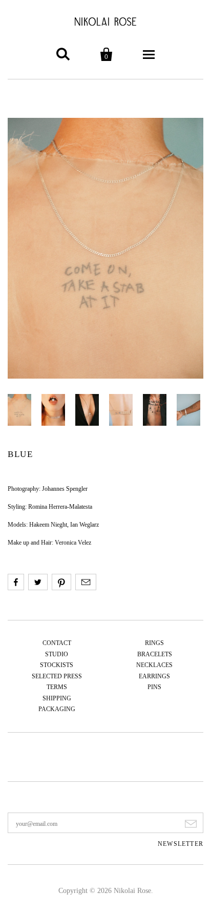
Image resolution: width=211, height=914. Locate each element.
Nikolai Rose (132, 891)
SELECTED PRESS (57, 676)
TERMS (57, 687)
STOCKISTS (56, 665)
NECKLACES (154, 665)
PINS (154, 687)
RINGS (154, 643)
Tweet (38, 582)
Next (105, 248)
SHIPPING (57, 698)
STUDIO (56, 654)
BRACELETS (154, 654)
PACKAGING (56, 709)
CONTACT (57, 643)
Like (16, 582)
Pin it (61, 582)
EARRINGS (154, 676)
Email (85, 582)
